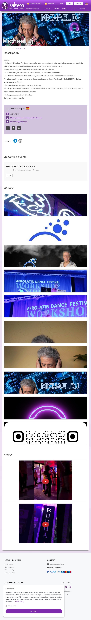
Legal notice (9, 564)
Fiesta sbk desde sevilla (20, 166)
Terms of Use (9, 567)
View (9, 175)
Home (6, 49)
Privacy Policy (9, 570)
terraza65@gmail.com (18, 122)
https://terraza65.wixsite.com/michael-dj (26, 118)
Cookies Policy (10, 573)
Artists (12, 49)
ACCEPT (33, 611)
